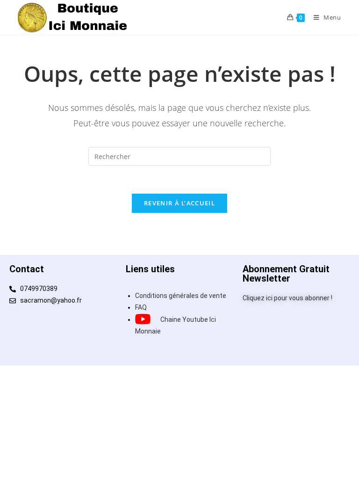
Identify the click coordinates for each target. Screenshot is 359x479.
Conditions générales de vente (180, 295)
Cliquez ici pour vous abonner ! (287, 298)
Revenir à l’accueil (179, 203)
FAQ (141, 307)
